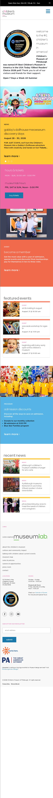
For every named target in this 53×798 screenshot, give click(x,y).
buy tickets (14, 195)
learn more (11, 156)
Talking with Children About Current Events (18, 554)
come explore (8, 537)
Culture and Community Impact (14, 550)
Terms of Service (15, 683)
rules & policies (8, 560)
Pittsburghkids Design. (10, 669)
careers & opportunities (11, 564)
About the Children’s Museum (13, 547)
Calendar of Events (41, 592)
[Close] (49, 3)
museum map (7, 557)
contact (5, 570)
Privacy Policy (6, 683)
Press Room (6, 567)
